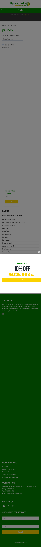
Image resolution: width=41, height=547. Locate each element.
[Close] (39, 252)
